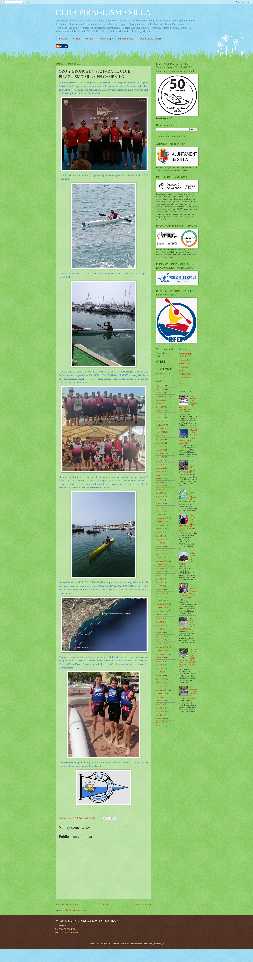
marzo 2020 (160, 468)
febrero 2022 (161, 421)
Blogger (161, 943)
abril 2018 (160, 543)
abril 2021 (160, 446)
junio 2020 (160, 460)
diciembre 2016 (162, 600)
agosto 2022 (160, 400)
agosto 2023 (160, 389)
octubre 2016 (161, 607)
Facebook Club (184, 360)
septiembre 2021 (162, 428)
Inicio (106, 904)
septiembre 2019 (162, 482)
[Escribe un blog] (107, 818)
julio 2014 (160, 704)
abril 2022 (160, 414)
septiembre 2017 (162, 568)
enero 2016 (160, 639)
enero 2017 (160, 596)
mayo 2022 (160, 410)
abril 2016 (160, 629)
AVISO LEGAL (61, 925)
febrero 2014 (161, 722)
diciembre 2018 (162, 514)
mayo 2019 (160, 496)
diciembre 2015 (162, 643)
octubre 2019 (161, 478)
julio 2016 (160, 618)
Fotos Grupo (106, 38)
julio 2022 (160, 403)
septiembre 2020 (162, 453)
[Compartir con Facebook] (112, 818)
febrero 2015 (161, 679)
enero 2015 (160, 682)
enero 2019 (160, 510)
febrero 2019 (161, 507)
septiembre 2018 (162, 525)
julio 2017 (160, 575)
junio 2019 (160, 493)
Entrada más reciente (67, 904)
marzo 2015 (160, 675)
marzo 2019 (160, 503)
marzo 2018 (160, 546)
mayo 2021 (160, 443)
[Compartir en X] (109, 818)
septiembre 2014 (162, 697)
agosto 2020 (160, 457)
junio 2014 (160, 708)
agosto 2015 (160, 657)
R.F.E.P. (181, 383)
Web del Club (183, 370)
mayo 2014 (160, 711)
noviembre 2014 (162, 690)
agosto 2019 (160, 485)
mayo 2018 (160, 539)
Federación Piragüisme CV (187, 378)
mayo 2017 (160, 582)
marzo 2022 (160, 417)
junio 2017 (160, 579)
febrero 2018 (161, 550)
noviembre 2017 (162, 561)
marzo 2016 (160, 632)
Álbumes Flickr (184, 363)
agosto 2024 (160, 385)
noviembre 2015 (162, 647)
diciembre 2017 (162, 557)
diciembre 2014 (162, 686)
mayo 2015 (160, 668)
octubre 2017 (161, 564)
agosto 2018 (160, 528)
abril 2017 (160, 586)
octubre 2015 (161, 650)
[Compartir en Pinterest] (114, 818)
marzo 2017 (160, 589)
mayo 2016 (160, 625)
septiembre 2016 (162, 611)
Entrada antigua (143, 904)
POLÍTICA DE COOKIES (65, 929)
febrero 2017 (161, 593)
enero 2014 (160, 725)
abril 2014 (160, 715)
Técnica (90, 38)
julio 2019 (160, 489)
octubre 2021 (161, 425)
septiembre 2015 (162, 654)
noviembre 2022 (162, 396)
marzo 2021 (160, 450)
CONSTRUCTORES (150, 38)
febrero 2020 (161, 471)
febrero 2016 (161, 636)
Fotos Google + (184, 367)
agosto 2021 (160, 432)
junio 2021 (160, 439)
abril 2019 (160, 500)
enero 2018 (160, 554)
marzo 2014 (160, 718)
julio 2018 (160, 532)
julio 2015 (160, 661)
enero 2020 (160, 475)
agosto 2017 (160, 571)
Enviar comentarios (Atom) (76, 910)
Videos (76, 38)
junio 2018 (160, 536)
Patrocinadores (126, 38)
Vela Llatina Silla (185, 374)
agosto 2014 (160, 700)
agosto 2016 (160, 614)
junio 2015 (160, 664)
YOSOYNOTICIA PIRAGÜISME (185, 355)
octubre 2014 (161, 693)
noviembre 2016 (162, 604)
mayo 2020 (160, 464)
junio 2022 (160, 407)
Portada (63, 38)
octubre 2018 (161, 521)
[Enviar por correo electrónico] (104, 818)
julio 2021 (160, 435)
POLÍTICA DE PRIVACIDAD (66, 932)
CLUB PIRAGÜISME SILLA (103, 12)
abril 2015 (160, 672)
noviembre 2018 (162, 518)
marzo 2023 (160, 392)
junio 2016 (160, 622)
